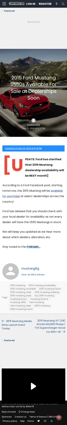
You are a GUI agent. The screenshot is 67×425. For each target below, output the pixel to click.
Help (22, 421)
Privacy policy (10, 421)
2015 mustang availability (42, 285)
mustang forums (39, 299)
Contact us (20, 416)
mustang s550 (18, 302)
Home (30, 421)
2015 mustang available (23, 288)
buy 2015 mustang (44, 295)
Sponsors (7, 416)
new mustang (36, 302)
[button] (4, 4)
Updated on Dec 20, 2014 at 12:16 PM (23, 148)
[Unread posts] (56, 3)
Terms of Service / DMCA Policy (45, 416)
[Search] (63, 3)
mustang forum (18, 299)
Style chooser (9, 411)
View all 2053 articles (33, 274)
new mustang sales (20, 305)
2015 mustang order (20, 292)
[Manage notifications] (59, 417)
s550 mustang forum (21, 309)
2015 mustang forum (50, 288)
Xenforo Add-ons (18, 406)
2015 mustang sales (20, 295)
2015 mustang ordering (47, 292)
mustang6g (33, 124)
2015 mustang (17, 285)
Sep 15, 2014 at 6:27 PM (33, 128)
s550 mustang (42, 305)
